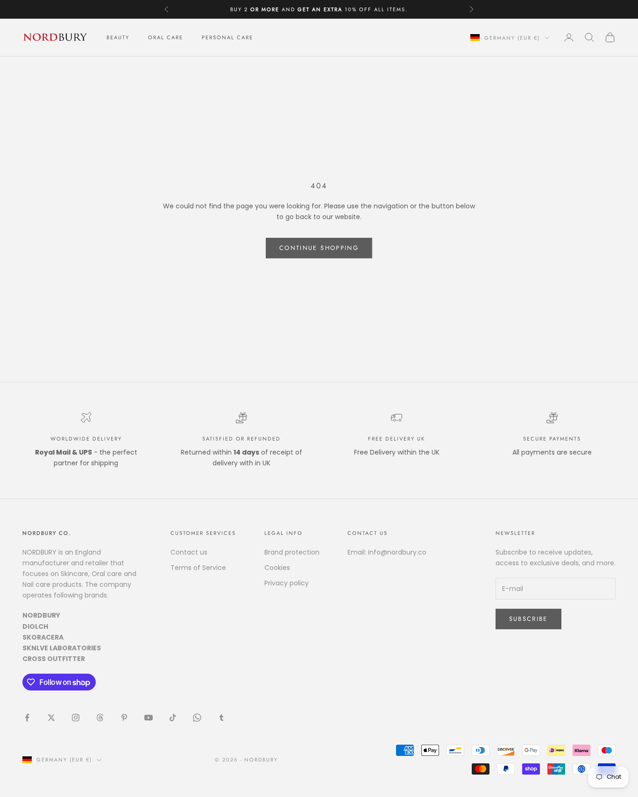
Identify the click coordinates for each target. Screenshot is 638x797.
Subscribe (528, 618)
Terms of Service (198, 567)
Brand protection (291, 552)
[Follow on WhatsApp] (197, 717)
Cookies (277, 567)
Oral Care (165, 37)
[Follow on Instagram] (75, 717)
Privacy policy (286, 583)
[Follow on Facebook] (27, 717)
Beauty (117, 37)
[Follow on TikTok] (172, 717)
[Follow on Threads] (100, 717)
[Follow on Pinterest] (124, 717)
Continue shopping (319, 247)
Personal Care (227, 37)
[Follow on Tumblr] (221, 717)
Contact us (188, 552)
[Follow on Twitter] (51, 717)
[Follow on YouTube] (148, 717)
